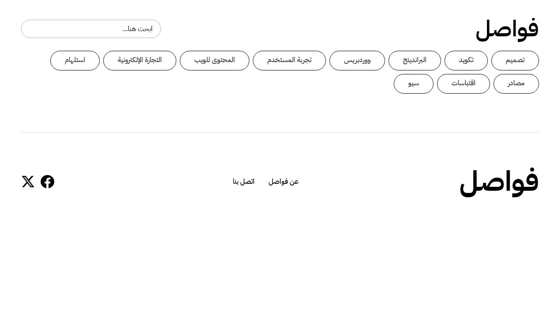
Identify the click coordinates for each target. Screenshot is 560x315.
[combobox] (91, 29)
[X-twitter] (28, 182)
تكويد (466, 60)
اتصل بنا (244, 181)
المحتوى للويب (214, 60)
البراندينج (415, 60)
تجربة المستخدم (289, 60)
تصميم (515, 60)
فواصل (507, 29)
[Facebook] (47, 182)
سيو (413, 83)
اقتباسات (464, 83)
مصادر (516, 83)
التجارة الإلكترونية (140, 60)
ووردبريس (357, 60)
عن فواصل (283, 181)
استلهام (75, 60)
